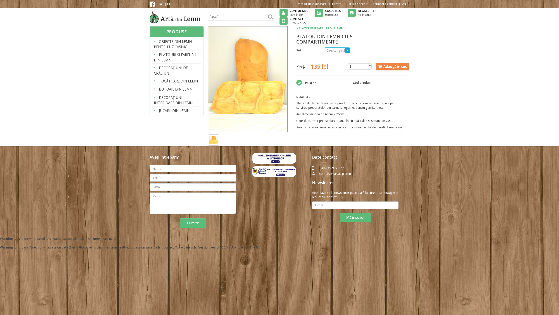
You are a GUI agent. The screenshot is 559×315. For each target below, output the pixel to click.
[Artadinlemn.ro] (175, 16)
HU (169, 4)
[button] (369, 65)
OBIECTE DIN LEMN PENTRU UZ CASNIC (173, 43)
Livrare (336, 4)
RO (161, 4)
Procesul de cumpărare (311, 4)
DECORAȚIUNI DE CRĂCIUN (171, 70)
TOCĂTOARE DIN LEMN (176, 81)
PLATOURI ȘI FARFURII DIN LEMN (175, 57)
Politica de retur (357, 4)
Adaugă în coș (394, 66)
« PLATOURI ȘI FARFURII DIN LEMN (319, 28)
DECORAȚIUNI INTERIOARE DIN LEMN (173, 99)
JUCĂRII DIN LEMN (172, 110)
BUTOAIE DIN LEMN (173, 89)
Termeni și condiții (385, 4)
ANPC (405, 4)
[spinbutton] (361, 66)
